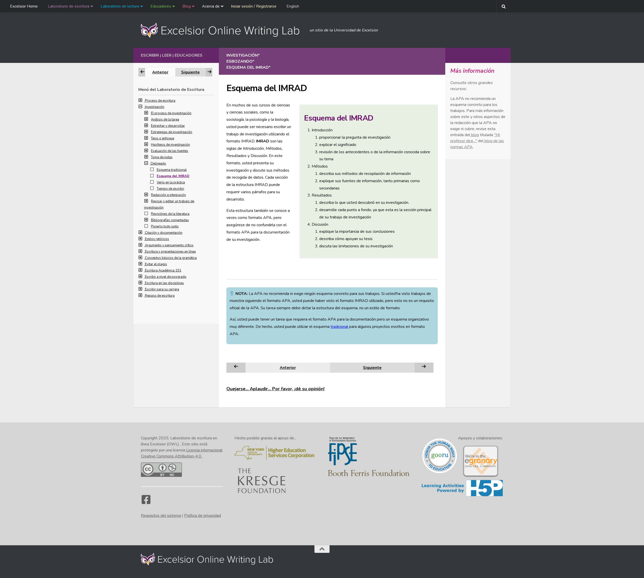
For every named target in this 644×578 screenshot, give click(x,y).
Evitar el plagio (156, 264)
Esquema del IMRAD (173, 176)
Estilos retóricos (157, 239)
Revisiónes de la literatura (170, 214)
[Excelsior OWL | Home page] (223, 30)
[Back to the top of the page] (322, 549)
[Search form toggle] (504, 6)
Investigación (154, 107)
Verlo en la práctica (171, 182)
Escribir (150, 55)
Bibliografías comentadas (170, 220)
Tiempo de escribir (170, 188)
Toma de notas (162, 157)
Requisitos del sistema (161, 515)
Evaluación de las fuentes (169, 151)
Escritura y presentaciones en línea (170, 251)
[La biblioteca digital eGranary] (480, 476)
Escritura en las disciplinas (164, 283)
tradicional (339, 326)
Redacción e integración (168, 195)
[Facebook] (146, 502)
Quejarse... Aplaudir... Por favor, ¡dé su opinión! (275, 389)
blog (474, 135)
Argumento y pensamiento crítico (169, 245)
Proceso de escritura (160, 100)
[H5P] (462, 495)
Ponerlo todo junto (165, 226)
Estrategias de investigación (171, 132)
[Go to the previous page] (235, 367)
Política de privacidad (202, 515)
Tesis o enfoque (162, 138)
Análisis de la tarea (165, 119)
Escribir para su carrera (162, 289)
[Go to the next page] (423, 367)
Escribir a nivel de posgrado (165, 277)
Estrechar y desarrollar (168, 126)
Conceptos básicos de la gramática (171, 258)
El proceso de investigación (171, 113)
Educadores (189, 55)
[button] (141, 100)
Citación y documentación (163, 232)
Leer (167, 55)
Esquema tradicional (172, 170)
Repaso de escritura (160, 295)
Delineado (158, 163)
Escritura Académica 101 (163, 270)
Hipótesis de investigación (170, 144)
